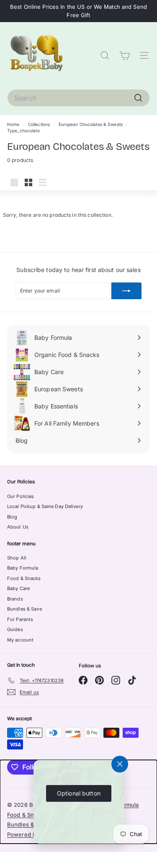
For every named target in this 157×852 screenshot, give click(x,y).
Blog (12, 517)
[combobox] (78, 98)
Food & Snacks (24, 578)
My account (20, 640)
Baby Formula (22, 568)
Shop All (16, 558)
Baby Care (18, 588)
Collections (39, 124)
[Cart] (124, 56)
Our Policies (20, 496)
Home (14, 124)
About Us (17, 527)
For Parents (20, 619)
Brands (15, 599)
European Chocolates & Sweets (91, 124)
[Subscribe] (126, 290)
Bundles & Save (24, 609)
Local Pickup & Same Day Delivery (45, 506)
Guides (15, 629)
